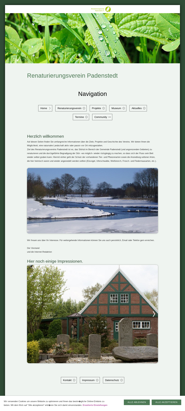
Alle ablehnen (137, 402)
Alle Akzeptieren (166, 402)
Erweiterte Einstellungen (95, 405)
